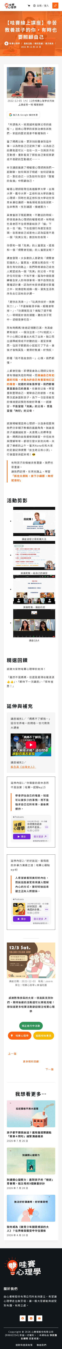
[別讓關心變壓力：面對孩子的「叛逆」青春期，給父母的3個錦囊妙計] (31, 1161)
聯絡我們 (42, 1344)
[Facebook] (23, 1318)
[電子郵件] (39, 1318)
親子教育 (49, 43)
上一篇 (12, 1053)
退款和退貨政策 (24, 1344)
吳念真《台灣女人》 (23, 767)
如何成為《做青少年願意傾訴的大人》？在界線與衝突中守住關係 (28, 1228)
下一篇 (49, 1069)
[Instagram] (31, 1318)
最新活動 (28, 43)
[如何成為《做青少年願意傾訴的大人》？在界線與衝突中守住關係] (31, 1208)
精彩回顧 (38, 43)
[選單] (55, 6)
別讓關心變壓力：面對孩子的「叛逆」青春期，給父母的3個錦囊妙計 (30, 1181)
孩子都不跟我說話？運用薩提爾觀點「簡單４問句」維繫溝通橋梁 (29, 1134)
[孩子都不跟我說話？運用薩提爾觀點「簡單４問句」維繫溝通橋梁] (31, 1113)
